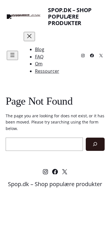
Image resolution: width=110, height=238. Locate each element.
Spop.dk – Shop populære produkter (69, 16)
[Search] (95, 144)
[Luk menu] (29, 36)
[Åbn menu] (12, 55)
